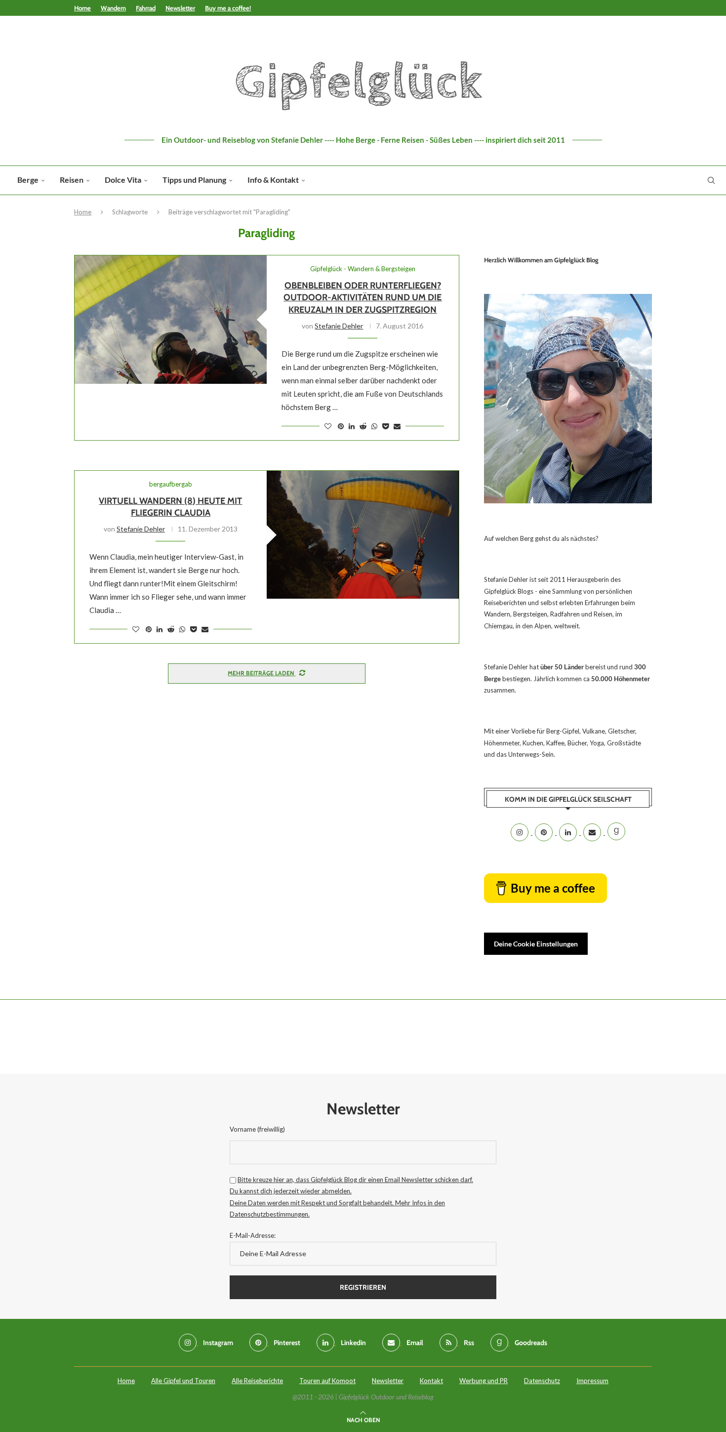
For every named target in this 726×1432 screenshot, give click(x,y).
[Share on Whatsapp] (374, 426)
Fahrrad (146, 8)
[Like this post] (327, 426)
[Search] (711, 180)
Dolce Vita (123, 179)
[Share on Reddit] (363, 426)
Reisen (71, 179)
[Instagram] (520, 832)
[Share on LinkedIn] (352, 426)
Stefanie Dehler (339, 326)
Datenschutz (542, 1381)
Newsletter (180, 8)
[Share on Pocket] (385, 426)
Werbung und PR (483, 1381)
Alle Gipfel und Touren (183, 1381)
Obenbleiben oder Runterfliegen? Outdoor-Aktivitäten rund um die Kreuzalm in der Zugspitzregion (362, 297)
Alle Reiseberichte (257, 1381)
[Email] (593, 832)
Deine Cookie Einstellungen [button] (536, 944)
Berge (28, 179)
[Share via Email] (397, 426)
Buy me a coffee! (228, 8)
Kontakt (431, 1381)
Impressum (592, 1381)
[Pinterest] (544, 832)
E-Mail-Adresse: (253, 1235)
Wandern (113, 8)
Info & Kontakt (273, 179)
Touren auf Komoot (327, 1381)
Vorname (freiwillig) (257, 1129)
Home (82, 8)
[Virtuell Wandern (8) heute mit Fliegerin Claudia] (363, 535)
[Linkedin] (569, 832)
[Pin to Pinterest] (341, 426)
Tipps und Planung (194, 179)
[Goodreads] (616, 832)
